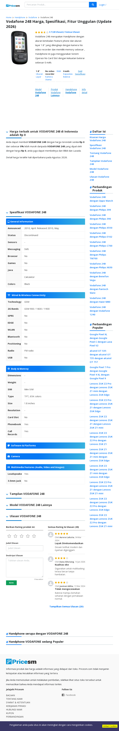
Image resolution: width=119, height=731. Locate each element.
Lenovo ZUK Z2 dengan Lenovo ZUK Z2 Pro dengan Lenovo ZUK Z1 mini (101, 520)
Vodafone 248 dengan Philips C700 (101, 243)
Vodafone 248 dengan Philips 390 (100, 216)
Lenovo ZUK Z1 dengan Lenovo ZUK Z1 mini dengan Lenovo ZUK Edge (101, 455)
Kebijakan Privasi (16, 705)
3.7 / (57, 32)
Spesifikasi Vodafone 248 (98, 147)
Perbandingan (14, 716)
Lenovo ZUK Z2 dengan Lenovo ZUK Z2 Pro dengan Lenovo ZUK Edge (101, 504)
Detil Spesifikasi (80, 72)
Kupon (10, 713)
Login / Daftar (102, 5)
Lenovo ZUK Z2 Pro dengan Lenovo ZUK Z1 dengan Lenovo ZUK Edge (101, 405)
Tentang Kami (14, 698)
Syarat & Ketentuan (18, 702)
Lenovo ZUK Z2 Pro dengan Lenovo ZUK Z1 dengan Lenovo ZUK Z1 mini (101, 488)
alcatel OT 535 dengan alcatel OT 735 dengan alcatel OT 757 (100, 356)
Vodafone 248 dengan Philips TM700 (98, 254)
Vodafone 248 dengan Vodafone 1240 (100, 310)
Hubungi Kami (14, 709)
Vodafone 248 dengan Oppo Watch (101, 198)
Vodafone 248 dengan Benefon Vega (99, 276)
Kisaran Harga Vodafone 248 (98, 139)
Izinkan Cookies (110, 726)
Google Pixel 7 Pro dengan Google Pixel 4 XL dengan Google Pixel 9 (100, 373)
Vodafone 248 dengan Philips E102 (101, 234)
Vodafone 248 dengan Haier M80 (100, 299)
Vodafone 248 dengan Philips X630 (101, 265)
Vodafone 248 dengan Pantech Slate (99, 289)
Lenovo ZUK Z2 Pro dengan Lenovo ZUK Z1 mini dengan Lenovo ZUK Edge (101, 389)
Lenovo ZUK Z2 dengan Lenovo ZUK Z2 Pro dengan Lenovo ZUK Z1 (101, 438)
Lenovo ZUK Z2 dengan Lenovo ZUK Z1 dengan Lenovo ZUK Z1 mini (101, 422)
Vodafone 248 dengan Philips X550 (101, 225)
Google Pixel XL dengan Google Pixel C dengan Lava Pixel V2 (101, 340)
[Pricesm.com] (13, 5)
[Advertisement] (100, 78)
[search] (93, 4)
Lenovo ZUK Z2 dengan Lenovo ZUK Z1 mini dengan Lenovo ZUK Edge (101, 471)
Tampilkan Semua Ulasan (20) (66, 606)
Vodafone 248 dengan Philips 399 (100, 207)
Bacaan (10, 695)
